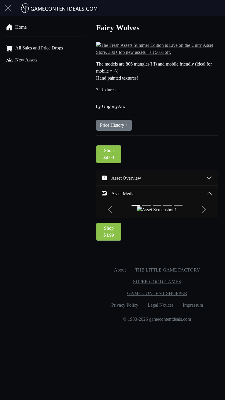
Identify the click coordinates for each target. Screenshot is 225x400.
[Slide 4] (167, 205)
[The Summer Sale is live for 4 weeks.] (157, 48)
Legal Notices (160, 305)
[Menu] (8, 8)
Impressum (193, 305)
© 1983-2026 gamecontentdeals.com (157, 319)
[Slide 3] (157, 205)
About (120, 269)
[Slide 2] (146, 205)
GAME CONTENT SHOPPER (157, 293)
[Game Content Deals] (59, 8)
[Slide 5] (178, 205)
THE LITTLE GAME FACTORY (167, 269)
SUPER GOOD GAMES (157, 281)
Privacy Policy (124, 305)
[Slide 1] (136, 205)
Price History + (114, 125)
